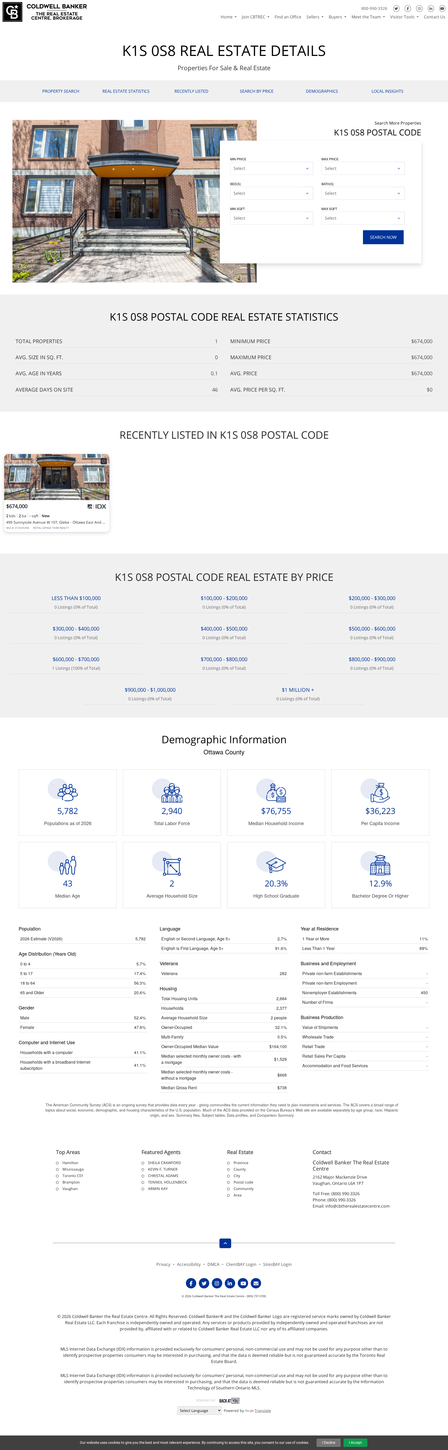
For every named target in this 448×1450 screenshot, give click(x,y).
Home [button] (227, 17)
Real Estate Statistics (126, 91)
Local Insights (387, 91)
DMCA (213, 1264)
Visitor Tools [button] (403, 17)
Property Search (60, 91)
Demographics (322, 91)
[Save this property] (103, 461)
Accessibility (189, 1264)
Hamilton (70, 1162)
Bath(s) (327, 184)
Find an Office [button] (288, 17)
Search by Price (257, 91)
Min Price (238, 159)
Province (241, 1162)
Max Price (330, 159)
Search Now (383, 237)
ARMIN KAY (158, 1188)
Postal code (243, 1182)
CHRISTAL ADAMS (163, 1175)
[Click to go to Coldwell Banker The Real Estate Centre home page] (45, 11)
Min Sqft (237, 208)
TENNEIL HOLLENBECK (167, 1182)
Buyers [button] (336, 17)
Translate (263, 1410)
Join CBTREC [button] (254, 17)
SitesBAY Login (277, 1264)
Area (238, 1195)
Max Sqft (329, 208)
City (237, 1175)
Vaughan (70, 1188)
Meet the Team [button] (367, 17)
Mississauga (73, 1169)
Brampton (71, 1182)
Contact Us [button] (434, 17)
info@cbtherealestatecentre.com (357, 1206)
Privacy (163, 1264)
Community (244, 1188)
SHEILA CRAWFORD (164, 1162)
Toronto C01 (72, 1175)
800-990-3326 (374, 8)
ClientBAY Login (241, 1264)
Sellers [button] (313, 17)
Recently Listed (191, 91)
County (240, 1169)
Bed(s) (235, 184)
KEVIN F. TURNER (163, 1169)
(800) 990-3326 (345, 1193)
